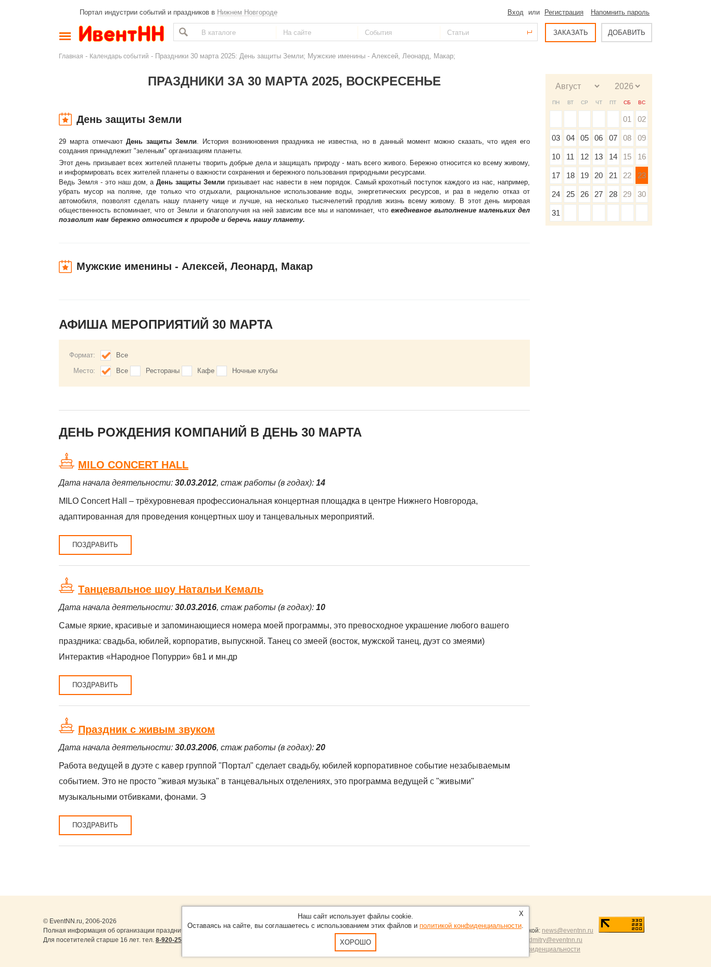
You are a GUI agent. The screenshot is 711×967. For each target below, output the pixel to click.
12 (584, 156)
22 (627, 175)
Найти (182, 32)
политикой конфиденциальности (471, 925)
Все (122, 355)
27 (598, 194)
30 (642, 194)
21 (613, 175)
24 (556, 194)
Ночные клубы (254, 371)
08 (627, 137)
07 (613, 137)
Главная (71, 56)
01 (627, 119)
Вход (515, 12)
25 (570, 194)
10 (556, 156)
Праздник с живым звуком (146, 729)
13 (598, 156)
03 (556, 137)
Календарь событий (119, 56)
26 (584, 194)
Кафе (205, 371)
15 (627, 156)
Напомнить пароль (620, 12)
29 (627, 194)
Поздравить (95, 545)
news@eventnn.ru (567, 930)
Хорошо (355, 942)
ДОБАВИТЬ (626, 32)
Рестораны (163, 371)
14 (613, 156)
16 (642, 156)
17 (556, 175)
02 (642, 119)
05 (584, 137)
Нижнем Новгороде (247, 12)
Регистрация (563, 12)
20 (598, 175)
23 (642, 175)
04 (570, 137)
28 (613, 194)
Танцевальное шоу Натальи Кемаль (170, 589)
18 (570, 175)
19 (584, 175)
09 (642, 137)
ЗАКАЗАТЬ (570, 32)
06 (598, 137)
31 (556, 212)
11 (570, 156)
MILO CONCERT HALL (133, 464)
